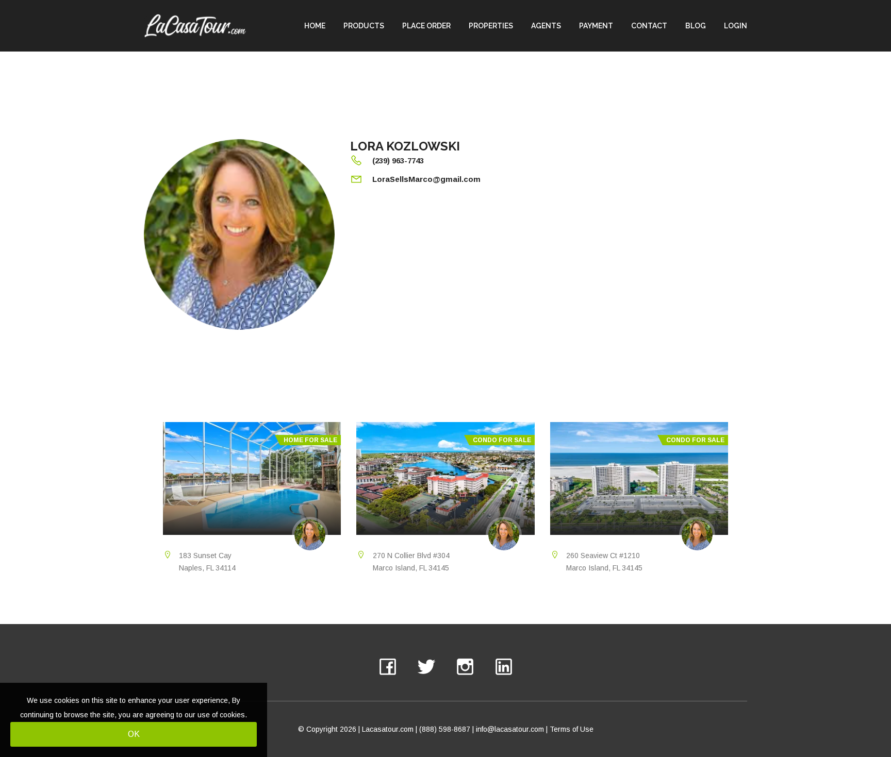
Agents (546, 26)
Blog (695, 26)
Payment (596, 26)
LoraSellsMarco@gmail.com (426, 179)
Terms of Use (571, 729)
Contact (649, 26)
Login (735, 26)
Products (363, 26)
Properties (491, 26)
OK (134, 734)
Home (314, 26)
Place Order (426, 26)
